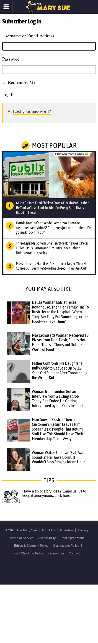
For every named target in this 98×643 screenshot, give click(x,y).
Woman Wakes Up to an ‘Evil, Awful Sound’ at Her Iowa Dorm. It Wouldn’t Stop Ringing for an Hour (59, 457)
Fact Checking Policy (28, 553)
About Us (48, 530)
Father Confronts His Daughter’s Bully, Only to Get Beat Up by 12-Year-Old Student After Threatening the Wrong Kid (59, 370)
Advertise (66, 530)
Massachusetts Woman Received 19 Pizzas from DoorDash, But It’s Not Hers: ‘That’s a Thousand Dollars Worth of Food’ (60, 342)
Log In (8, 94)
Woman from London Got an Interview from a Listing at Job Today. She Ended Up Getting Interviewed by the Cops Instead (57, 398)
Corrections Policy (66, 545)
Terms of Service (21, 538)
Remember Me (22, 82)
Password (11, 59)
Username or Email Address (28, 36)
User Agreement (72, 538)
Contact (74, 553)
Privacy (83, 530)
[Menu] (6, 7)
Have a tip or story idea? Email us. (49, 491)
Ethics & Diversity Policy (31, 545)
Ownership (56, 553)
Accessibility (47, 538)
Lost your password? (32, 111)
